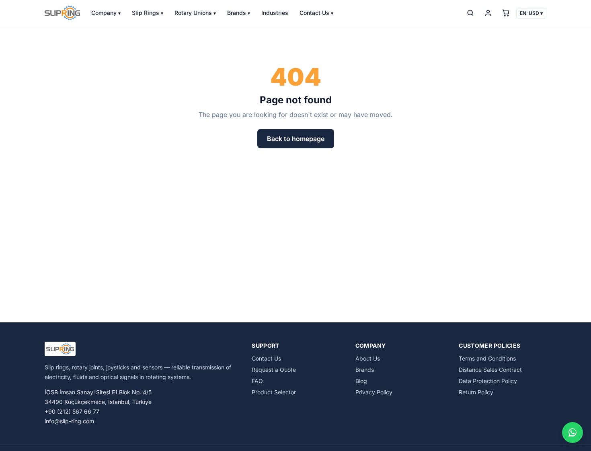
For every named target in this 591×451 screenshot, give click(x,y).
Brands (238, 12)
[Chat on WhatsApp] (572, 432)
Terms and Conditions (487, 358)
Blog (361, 380)
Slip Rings (147, 12)
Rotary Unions (195, 12)
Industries (274, 12)
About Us (367, 358)
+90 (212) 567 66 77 (72, 411)
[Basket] (506, 13)
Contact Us (316, 12)
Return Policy (476, 392)
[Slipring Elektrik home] (62, 13)
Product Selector (274, 392)
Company (106, 12)
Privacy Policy (373, 392)
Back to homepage (295, 139)
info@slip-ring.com (69, 421)
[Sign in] (488, 13)
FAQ (257, 380)
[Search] (470, 13)
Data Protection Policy (488, 380)
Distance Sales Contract (490, 369)
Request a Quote (274, 369)
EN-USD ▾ (531, 13)
